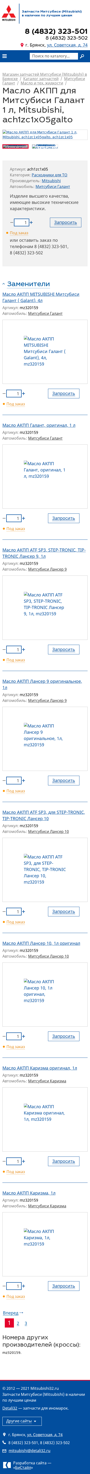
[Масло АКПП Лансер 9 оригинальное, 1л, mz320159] (45, 739)
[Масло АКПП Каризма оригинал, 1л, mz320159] (45, 1119)
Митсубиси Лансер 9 (47, 569)
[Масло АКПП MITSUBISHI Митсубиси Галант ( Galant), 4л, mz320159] (45, 352)
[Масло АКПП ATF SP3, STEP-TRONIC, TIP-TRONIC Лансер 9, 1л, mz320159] (45, 607)
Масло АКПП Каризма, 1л (28, 1193)
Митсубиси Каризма (47, 1081)
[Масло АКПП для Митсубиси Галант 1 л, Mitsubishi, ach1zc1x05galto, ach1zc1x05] (45, 135)
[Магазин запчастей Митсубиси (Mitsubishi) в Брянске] (9, 13)
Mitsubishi (51, 180)
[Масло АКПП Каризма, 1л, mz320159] (45, 1244)
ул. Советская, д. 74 (67, 45)
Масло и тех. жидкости (42, 83)
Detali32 (9, 1408)
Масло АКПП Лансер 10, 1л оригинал (41, 943)
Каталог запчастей (41, 78)
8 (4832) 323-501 (50, 246)
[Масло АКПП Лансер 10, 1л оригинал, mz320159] (45, 994)
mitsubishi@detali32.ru (29, 1450)
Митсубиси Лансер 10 (48, 831)
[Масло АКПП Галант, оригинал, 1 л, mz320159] (45, 476)
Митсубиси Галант (53, 186)
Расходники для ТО (49, 175)
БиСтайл (23, 1467)
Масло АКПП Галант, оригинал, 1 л (38, 425)
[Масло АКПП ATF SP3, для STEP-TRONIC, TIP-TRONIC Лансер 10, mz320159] (45, 870)
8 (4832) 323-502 (26, 253)
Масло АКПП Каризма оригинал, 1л (39, 1068)
